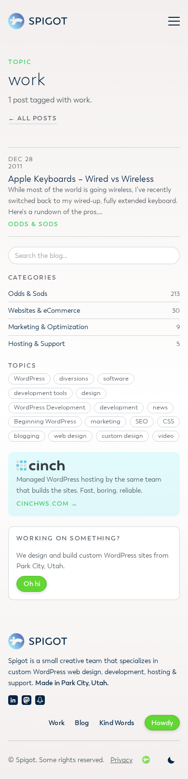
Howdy (162, 723)
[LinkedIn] (13, 700)
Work (57, 723)
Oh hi (32, 584)
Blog (82, 723)
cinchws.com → (46, 504)
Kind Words (116, 723)
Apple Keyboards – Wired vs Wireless (81, 179)
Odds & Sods (33, 224)
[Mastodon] (26, 700)
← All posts (32, 118)
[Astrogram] (40, 700)
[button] (174, 21)
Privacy (121, 760)
